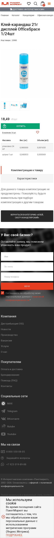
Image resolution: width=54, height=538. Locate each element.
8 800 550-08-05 (15, 451)
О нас (4, 351)
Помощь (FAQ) (9, 380)
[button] (50, 73)
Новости (6, 329)
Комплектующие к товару (27, 170)
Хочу (27, 286)
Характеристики (27, 178)
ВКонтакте (13, 418)
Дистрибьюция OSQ (12, 323)
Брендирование (10, 374)
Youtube (11, 434)
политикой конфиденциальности (25, 298)
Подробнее (14, 535)
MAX (10, 403)
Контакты (6, 386)
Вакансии (6, 340)
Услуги (5, 346)
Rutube (11, 426)
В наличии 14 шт (9, 132)
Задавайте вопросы (18, 458)
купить (21, 126)
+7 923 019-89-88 (16, 464)
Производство (9, 334)
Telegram (12, 411)
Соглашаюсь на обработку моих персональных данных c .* (25, 296)
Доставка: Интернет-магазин (28, 9)
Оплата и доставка (11, 369)
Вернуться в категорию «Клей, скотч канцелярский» (27, 216)
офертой (33, 482)
